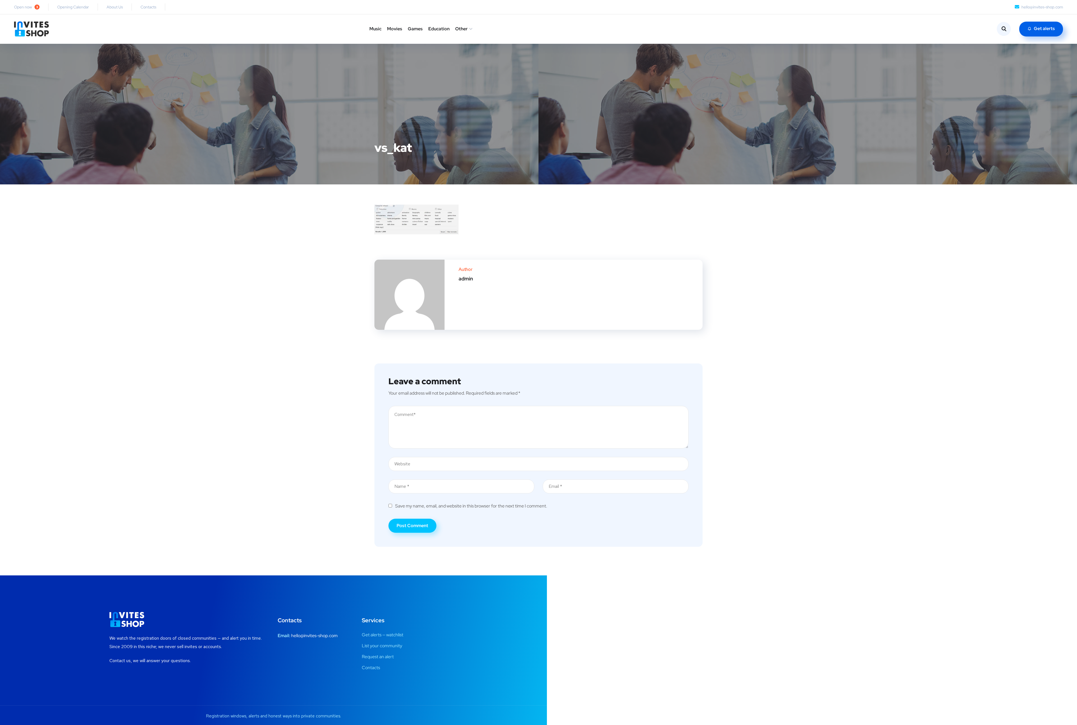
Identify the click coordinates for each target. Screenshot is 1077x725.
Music (375, 29)
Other (461, 29)
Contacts (148, 7)
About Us (115, 7)
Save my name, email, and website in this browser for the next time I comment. (471, 506)
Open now (26, 7)
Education (439, 29)
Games (415, 29)
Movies (394, 29)
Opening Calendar (73, 7)
